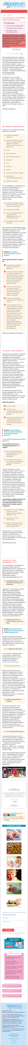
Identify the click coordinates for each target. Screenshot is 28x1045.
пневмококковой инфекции (10, 662)
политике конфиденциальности (9, 1028)
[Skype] (13, 815)
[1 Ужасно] (15, 817)
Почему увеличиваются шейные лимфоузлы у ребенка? (14, 967)
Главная (4, 15)
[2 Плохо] (19, 816)
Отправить (8, 930)
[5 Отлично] (6, 818)
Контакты (14, 1043)
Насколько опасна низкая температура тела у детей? (14, 898)
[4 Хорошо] (22, 816)
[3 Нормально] (20, 816)
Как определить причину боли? (14, 25)
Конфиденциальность (14, 1038)
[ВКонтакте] (4, 815)
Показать (9, 946)
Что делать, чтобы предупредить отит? (12, 31)
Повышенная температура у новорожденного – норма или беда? (14, 859)
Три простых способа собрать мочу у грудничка (13, 957)
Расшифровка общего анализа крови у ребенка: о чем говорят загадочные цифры (14, 972)
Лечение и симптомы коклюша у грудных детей (13, 871)
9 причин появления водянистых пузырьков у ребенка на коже (12, 962)
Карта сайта (14, 1040)
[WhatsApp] (10, 815)
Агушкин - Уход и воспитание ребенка (14, 5)
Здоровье (9, 15)
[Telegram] (15, 815)
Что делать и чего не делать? (14, 28)
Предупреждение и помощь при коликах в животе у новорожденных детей (14, 832)
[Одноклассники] (6, 815)
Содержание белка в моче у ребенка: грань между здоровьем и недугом (13, 885)
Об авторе (14, 805)
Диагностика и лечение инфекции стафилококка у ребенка (14, 844)
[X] (8, 815)
